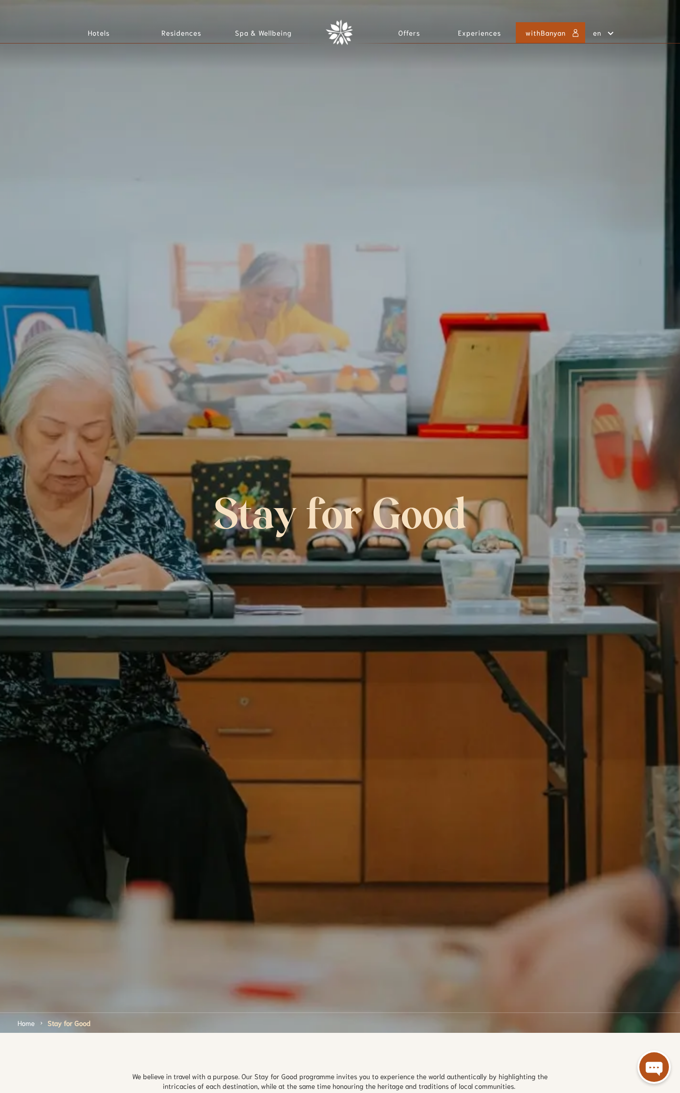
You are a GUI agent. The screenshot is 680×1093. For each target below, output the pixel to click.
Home (26, 1022)
